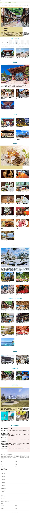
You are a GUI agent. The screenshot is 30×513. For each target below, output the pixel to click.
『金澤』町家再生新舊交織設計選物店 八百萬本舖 (7, 363)
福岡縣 (1, 464)
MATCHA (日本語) (3, 473)
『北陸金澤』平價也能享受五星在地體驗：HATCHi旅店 (22, 322)
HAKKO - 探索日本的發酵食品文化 (5, 501)
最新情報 (10, 2)
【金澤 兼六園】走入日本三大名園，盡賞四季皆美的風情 (22, 281)
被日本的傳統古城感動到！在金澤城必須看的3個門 (7, 293)
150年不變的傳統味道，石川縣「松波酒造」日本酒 (7, 191)
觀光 (1, 2)
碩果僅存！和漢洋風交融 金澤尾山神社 (5, 281)
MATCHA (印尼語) (3, 482)
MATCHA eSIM (2, 491)
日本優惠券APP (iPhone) (3, 488)
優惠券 (6, 2)
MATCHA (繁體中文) (3, 476)
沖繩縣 (16, 464)
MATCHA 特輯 (14, 2)
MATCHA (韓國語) (3, 479)
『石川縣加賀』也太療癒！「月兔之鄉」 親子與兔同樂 (22, 420)
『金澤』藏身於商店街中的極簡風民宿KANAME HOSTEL (7, 322)
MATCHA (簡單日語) (3, 485)
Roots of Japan (2, 498)
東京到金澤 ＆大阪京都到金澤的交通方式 (20, 126)
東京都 (1, 461)
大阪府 (16, 461)
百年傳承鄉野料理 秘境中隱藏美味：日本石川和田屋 (7, 215)
